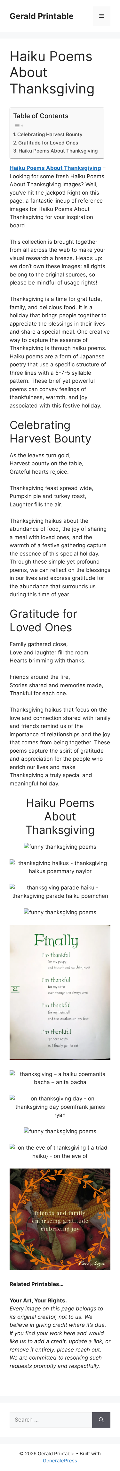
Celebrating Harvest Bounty (50, 134)
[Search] (101, 1420)
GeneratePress (60, 1461)
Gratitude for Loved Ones (48, 143)
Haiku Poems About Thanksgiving (58, 151)
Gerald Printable (42, 16)
